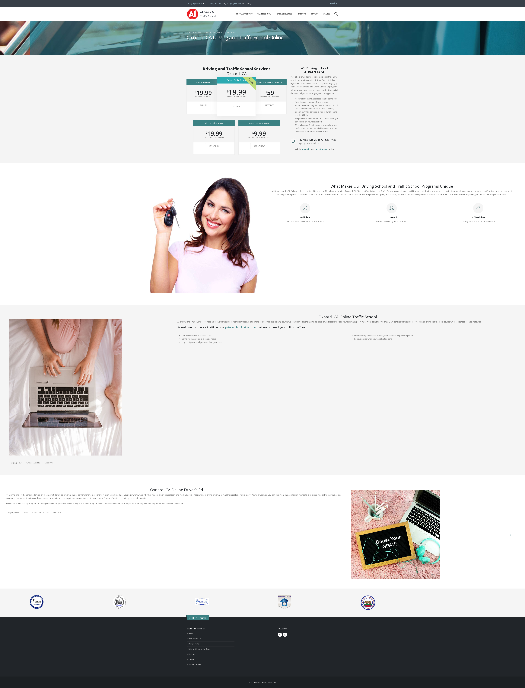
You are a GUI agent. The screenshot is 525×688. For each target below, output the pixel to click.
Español (333, 3)
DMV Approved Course (203, 96)
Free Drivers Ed (195, 639)
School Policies (195, 664)
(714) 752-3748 (215, 3)
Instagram (285, 635)
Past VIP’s (302, 14)
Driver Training (194, 644)
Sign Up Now (214, 146)
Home (191, 633)
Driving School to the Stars (199, 649)
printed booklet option (240, 327)
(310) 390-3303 (196, 3)
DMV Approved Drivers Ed (269, 96)
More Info (269, 105)
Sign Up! (203, 105)
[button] (336, 14)
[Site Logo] (192, 13)
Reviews (192, 654)
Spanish (305, 149)
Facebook (280, 635)
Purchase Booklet (33, 463)
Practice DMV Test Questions (259, 137)
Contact (314, 14)
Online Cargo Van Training (214, 137)
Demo (25, 512)
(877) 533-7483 (235, 3)
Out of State (321, 149)
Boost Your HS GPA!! (40, 512)
